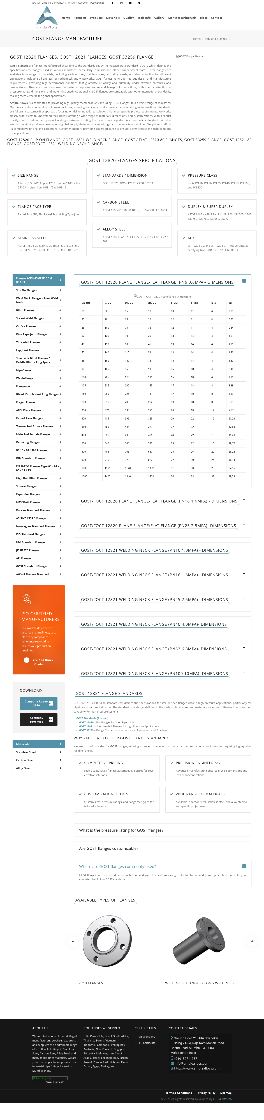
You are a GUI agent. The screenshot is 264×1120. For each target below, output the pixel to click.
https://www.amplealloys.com (197, 1068)
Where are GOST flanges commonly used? (117, 866)
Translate (58, 1082)
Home (66, 17)
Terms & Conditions (179, 1092)
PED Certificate (146, 1043)
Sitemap (226, 1092)
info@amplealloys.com (192, 1063)
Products (96, 17)
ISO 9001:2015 (146, 1037)
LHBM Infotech (222, 1099)
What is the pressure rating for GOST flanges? (121, 830)
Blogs (203, 17)
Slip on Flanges (88, 983)
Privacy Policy (206, 1092)
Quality (128, 17)
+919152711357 (185, 1058)
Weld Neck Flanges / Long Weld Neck (200, 983)
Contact (216, 17)
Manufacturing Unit (182, 17)
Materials (113, 17)
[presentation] (73, 941)
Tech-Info (144, 17)
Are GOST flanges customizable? (108, 848)
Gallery (159, 17)
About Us (80, 17)
